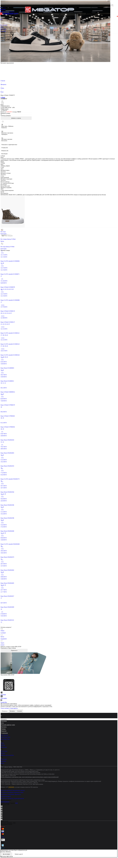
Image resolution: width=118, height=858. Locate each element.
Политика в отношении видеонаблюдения (12, 798)
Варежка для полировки (7, 755)
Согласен (19, 711)
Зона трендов (4, 735)
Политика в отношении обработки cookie (12, 792)
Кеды (2, 92)
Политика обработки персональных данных (13, 790)
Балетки (3, 745)
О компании (4, 733)
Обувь (2, 88)
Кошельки (3, 761)
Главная (3, 80)
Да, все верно (6, 854)
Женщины (3, 84)
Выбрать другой (19, 854)
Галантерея (4, 759)
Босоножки (4, 747)
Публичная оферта (6, 796)
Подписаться (14, 650)
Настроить (12, 711)
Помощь (3, 729)
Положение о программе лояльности (11, 794)
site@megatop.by (5, 801)
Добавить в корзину (16, 118)
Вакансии (3, 731)
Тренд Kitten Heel (5, 737)
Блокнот (3, 753)
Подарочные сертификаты (7, 11)
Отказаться (4, 711)
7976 (16, 803)
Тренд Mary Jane (5, 739)
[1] (1, 20)
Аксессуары (4, 751)
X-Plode (3, 97)
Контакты (3, 727)
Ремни (2, 763)
